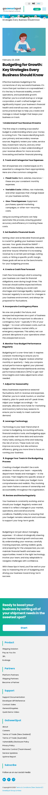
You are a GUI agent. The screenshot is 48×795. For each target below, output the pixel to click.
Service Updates (10, 753)
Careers (6, 730)
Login (37, 9)
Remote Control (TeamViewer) (16, 749)
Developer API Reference (13, 700)
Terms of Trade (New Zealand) (16, 734)
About (5, 726)
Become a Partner (10, 682)
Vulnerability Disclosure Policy (15, 741)
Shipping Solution (10, 649)
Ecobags (6, 660)
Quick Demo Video (10, 712)
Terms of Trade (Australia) (14, 738)
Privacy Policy (8, 745)
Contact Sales (9, 704)
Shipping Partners (10, 678)
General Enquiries (10, 708)
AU (38, 3)
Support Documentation (13, 697)
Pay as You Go (9, 652)
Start (24, 628)
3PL (3, 656)
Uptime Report (9, 756)
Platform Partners (10, 675)
